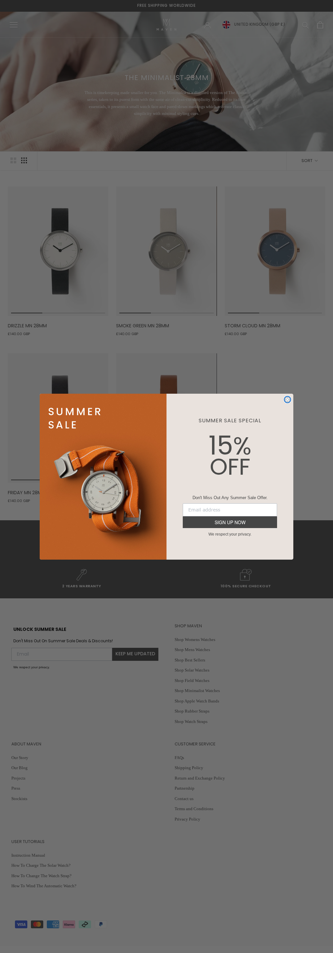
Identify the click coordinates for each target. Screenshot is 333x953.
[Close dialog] (287, 399)
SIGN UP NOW (230, 522)
